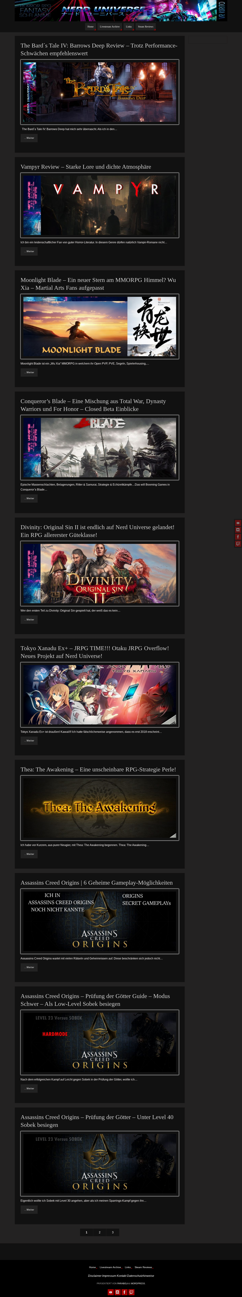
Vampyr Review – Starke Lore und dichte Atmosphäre (86, 166)
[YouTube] (238, 523)
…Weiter (29, 138)
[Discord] (238, 530)
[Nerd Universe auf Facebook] (238, 537)
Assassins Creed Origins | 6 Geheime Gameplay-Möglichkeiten (97, 882)
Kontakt (121, 1275)
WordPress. (138, 1283)
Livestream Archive (110, 1267)
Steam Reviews (143, 1267)
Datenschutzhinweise (140, 1275)
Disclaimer (95, 1275)
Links (128, 1267)
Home (92, 1267)
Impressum (109, 1275)
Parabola (122, 1283)
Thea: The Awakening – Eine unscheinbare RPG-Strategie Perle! (98, 769)
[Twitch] (238, 544)
